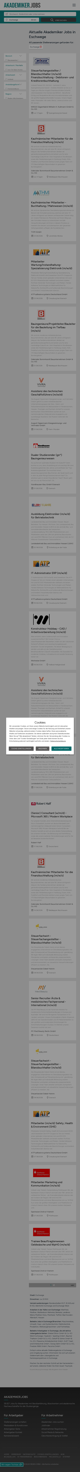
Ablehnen (42, 749)
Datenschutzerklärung (58, 741)
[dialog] (40, 736)
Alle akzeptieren (61, 749)
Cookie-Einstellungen (21, 749)
